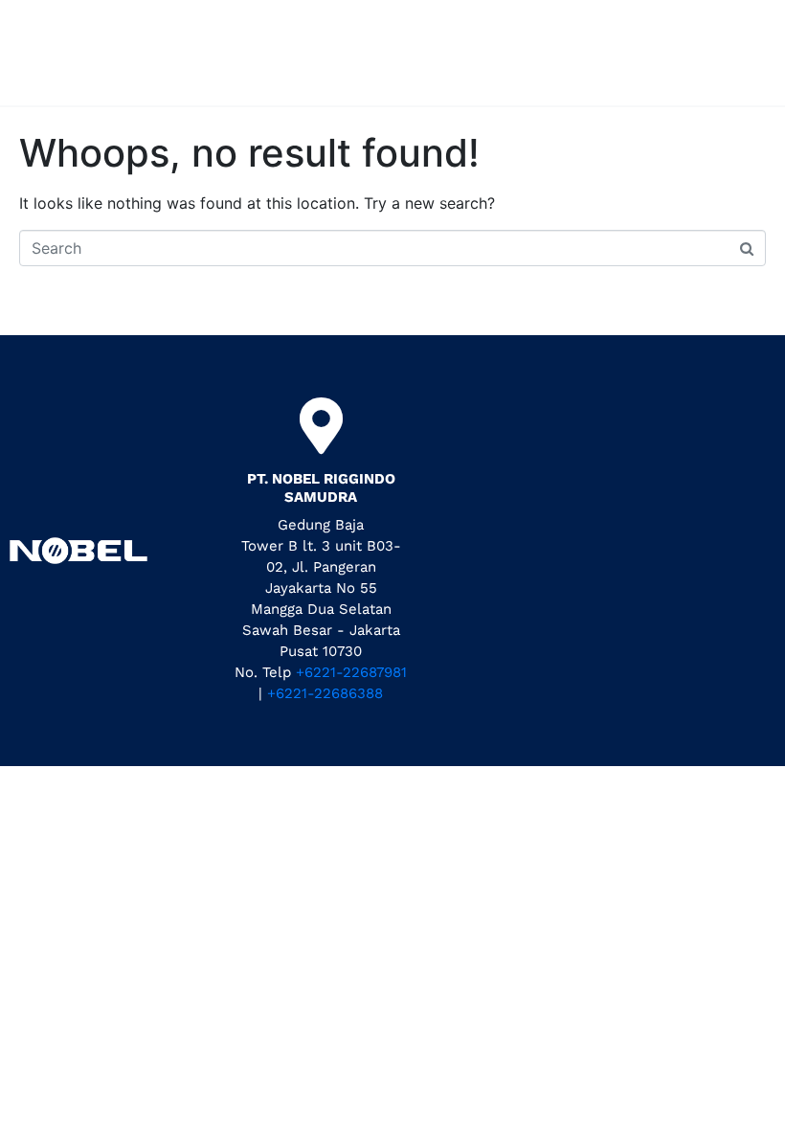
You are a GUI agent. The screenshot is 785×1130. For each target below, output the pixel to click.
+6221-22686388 (325, 693)
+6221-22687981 (351, 672)
